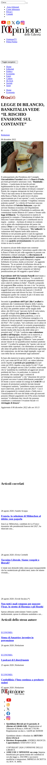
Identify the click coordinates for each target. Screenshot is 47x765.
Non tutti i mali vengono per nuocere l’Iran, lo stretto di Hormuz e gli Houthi (22, 605)
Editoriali (10, 69)
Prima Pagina (11, 42)
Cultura (9, 78)
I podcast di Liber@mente (15, 660)
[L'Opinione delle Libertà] (21, 35)
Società (9, 83)
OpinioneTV (11, 39)
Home (8, 67)
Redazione (5, 135)
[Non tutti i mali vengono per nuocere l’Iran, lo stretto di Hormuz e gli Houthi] (16, 596)
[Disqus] (23, 446)
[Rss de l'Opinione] (9, 24)
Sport (8, 85)
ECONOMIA (7, 632)
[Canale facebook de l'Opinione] (18, 24)
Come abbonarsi (13, 9)
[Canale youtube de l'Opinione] (3, 24)
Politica (9, 71)
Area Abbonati (13, 7)
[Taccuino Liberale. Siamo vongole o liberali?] (16, 552)
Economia (10, 74)
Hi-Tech (9, 81)
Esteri (8, 76)
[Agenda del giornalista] (12, 59)
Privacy (9, 12)
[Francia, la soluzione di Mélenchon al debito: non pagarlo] (16, 508)
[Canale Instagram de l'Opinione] (23, 24)
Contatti (9, 14)
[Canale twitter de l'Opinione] (13, 24)
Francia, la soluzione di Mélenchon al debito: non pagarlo (21, 517)
